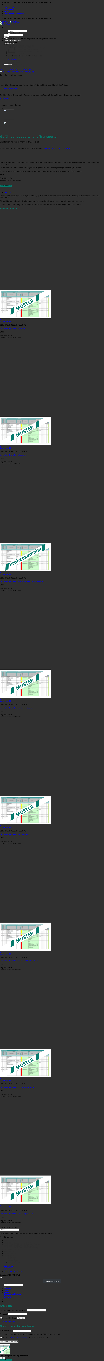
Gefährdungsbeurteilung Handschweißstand (16, 708)
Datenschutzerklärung (19, 1338)
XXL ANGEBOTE (14, 55)
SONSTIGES (13, 59)
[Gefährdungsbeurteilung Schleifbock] (9, 132)
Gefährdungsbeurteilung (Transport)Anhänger (16, 1214)
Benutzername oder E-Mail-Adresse (13, 1310)
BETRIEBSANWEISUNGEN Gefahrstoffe (23, 50)
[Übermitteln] (5, 37)
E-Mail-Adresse (6, 1330)
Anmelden (21, 1318)
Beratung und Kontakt (12, 1294)
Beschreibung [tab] (9, 192)
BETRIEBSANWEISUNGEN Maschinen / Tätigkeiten (27, 48)
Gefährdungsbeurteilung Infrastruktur (13, 455)
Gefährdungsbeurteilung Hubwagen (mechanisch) (18, 1087)
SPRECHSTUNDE (15, 44)
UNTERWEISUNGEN (16, 53)
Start (1, 70)
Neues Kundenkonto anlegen (9, 1341)
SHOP (6, 37)
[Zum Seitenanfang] (1, 1277)
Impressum (8, 10)
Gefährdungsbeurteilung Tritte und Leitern (15, 834)
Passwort (4, 1314)
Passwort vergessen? (8, 1322)
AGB (6, 11)
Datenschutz (9, 8)
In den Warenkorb (6, 186)
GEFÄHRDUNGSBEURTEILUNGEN (21, 46)
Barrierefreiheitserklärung (14, 13)
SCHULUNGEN (14, 57)
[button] (8, 65)
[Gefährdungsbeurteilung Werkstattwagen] (9, 119)
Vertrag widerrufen (52, 1281)
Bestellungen (17, 64)
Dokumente (16, 61)
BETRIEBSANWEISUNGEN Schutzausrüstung (25, 51)
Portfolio (7, 1288)
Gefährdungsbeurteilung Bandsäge (12, 328)
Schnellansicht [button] (5, 321)
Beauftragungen (18, 66)
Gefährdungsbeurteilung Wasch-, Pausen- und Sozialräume (21, 581)
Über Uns (7, 1292)
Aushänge (16, 62)
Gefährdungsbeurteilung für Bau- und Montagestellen (19, 961)
